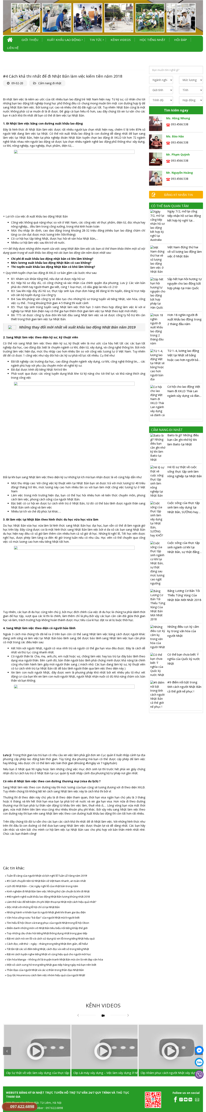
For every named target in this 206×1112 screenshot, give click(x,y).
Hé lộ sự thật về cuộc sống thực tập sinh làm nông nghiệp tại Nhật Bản (184, 471)
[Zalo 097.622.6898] (199, 1062)
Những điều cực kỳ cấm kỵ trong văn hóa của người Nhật (183, 631)
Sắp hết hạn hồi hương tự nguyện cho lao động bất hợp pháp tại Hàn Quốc (184, 283)
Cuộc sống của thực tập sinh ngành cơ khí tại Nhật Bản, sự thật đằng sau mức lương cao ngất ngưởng (183, 552)
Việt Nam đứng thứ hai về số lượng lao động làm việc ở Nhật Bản (184, 251)
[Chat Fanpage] (199, 1050)
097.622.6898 (22, 1106)
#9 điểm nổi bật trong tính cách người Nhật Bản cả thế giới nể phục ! (184, 686)
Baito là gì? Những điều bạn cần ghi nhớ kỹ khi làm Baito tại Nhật (183, 439)
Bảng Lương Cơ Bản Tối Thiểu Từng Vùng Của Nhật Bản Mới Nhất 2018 (184, 595)
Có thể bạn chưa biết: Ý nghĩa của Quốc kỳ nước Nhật (183, 658)
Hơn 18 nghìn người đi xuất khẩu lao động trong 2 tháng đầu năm (184, 319)
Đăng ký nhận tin (178, 195)
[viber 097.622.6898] (199, 1074)
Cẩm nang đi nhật (49, 83)
